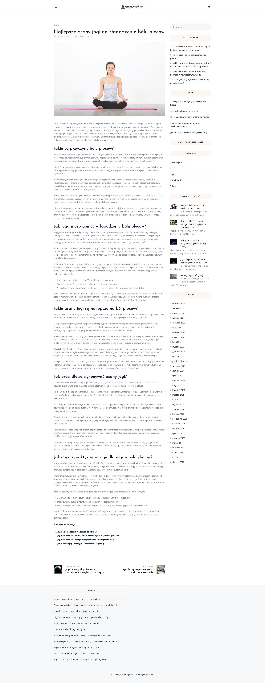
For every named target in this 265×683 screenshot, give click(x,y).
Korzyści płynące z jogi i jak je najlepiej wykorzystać (77, 611)
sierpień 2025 (178, 308)
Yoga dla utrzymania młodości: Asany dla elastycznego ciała (80, 659)
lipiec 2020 (177, 433)
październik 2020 (179, 419)
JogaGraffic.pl (131, 674)
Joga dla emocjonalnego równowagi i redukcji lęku (76, 647)
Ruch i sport (175, 180)
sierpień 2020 (178, 428)
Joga (56, 25)
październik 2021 (179, 361)
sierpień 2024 (178, 318)
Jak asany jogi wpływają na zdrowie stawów (190, 117)
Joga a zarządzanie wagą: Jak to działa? (77, 531)
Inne (172, 168)
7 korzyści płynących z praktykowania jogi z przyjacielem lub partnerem (85, 641)
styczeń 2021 (178, 404)
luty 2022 (176, 342)
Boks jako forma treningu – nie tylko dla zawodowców (78, 653)
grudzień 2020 (178, 409)
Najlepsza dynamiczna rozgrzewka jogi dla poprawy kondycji (193, 243)
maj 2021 (176, 385)
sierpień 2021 (178, 370)
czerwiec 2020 (178, 438)
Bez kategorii (176, 162)
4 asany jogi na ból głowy (192, 275)
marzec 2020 (178, 452)
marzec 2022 (178, 337)
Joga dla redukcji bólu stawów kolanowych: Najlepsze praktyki (88, 535)
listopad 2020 (178, 414)
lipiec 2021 (177, 375)
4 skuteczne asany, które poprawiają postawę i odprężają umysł (82, 635)
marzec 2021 (178, 394)
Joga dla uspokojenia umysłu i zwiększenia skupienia (77, 599)
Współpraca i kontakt (133, 7)
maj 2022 (176, 327)
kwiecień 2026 (178, 303)
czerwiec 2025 (178, 313)
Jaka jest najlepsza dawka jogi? (184, 111)
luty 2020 (176, 457)
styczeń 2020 (178, 462)
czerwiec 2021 (178, 380)
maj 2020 (176, 443)
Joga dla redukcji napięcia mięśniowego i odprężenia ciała (85, 539)
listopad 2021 (178, 356)
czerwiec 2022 (178, 322)
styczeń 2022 (178, 346)
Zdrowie (174, 186)
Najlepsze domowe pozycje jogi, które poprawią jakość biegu (81, 617)
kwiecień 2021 (178, 390)
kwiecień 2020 (178, 447)
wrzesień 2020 (178, 423)
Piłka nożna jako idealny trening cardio (71, 629)
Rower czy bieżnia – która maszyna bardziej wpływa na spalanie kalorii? (193, 224)
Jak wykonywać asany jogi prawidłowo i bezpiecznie (77, 623)
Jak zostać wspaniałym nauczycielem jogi (188, 132)
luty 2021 (176, 399)
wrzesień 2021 (178, 366)
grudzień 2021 (178, 351)
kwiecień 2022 (178, 332)
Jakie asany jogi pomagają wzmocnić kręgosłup (80, 543)
